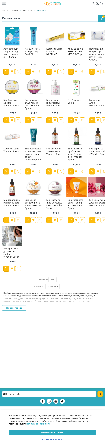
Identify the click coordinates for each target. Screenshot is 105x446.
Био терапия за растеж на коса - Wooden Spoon (12, 202)
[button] (12, 71)
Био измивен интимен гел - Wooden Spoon (54, 103)
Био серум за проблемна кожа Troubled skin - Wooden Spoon (75, 154)
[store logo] (52, 3)
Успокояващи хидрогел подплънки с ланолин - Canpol (11, 52)
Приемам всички (52, 432)
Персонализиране (52, 439)
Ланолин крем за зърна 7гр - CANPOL (32, 51)
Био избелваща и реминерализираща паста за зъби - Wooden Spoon (33, 154)
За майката (27, 10)
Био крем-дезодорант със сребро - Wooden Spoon (11, 252)
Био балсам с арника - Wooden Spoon (11, 103)
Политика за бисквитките (38, 423)
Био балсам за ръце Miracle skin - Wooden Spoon (32, 104)
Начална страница (10, 10)
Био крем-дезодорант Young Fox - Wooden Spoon (76, 204)
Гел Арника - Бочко (74, 101)
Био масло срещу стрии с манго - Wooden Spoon (33, 204)
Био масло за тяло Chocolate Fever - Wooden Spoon (54, 204)
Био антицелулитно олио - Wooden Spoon (54, 151)
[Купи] (6, 72)
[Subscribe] (100, 394)
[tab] (101, 18)
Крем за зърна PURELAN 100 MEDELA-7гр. (54, 51)
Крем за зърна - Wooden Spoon (11, 150)
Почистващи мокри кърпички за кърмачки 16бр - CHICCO (96, 54)
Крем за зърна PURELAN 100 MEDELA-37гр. (75, 51)
